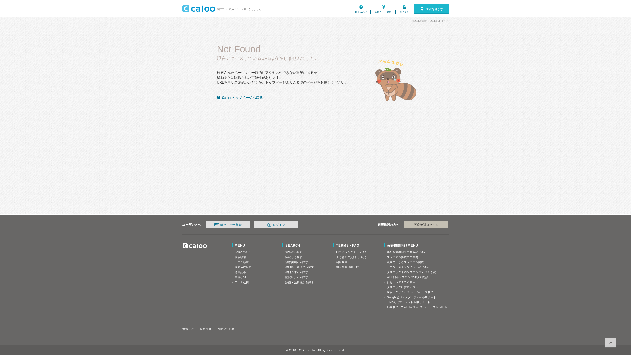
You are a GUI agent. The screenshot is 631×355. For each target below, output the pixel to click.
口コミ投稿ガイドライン (352, 251)
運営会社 (188, 328)
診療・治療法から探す (299, 282)
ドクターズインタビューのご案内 (408, 267)
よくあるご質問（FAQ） (352, 257)
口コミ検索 (242, 262)
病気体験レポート (246, 267)
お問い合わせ (225, 328)
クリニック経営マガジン (402, 287)
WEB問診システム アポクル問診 (407, 277)
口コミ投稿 (242, 282)
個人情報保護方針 (347, 267)
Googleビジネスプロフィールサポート (411, 297)
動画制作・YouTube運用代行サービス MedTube (418, 307)
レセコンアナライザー (401, 282)
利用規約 (342, 262)
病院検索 (240, 257)
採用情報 (205, 328)
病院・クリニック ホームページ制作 (410, 292)
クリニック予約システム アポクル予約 (411, 272)
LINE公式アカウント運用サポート (408, 302)
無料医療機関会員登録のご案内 (407, 251)
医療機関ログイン (426, 225)
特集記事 (240, 272)
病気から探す (293, 251)
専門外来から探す (296, 272)
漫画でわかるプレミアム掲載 (405, 262)
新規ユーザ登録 (383, 12)
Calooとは (361, 12)
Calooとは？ (243, 251)
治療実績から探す (296, 262)
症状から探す (293, 257)
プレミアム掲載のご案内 (402, 257)
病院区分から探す (296, 277)
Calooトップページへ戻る (242, 98)
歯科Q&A (240, 277)
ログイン (404, 12)
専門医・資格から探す (299, 267)
